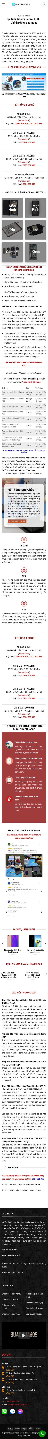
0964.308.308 (15, 470)
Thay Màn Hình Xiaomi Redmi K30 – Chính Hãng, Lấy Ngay (12, 976)
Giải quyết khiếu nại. (34, 1314)
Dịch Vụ (21, 16)
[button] (3, 4)
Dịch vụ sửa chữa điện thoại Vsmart (12, 951)
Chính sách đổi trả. (10, 1299)
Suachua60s (7, 33)
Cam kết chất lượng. (34, 1308)
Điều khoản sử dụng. (35, 1302)
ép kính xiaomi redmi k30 (13, 94)
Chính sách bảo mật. (11, 1314)
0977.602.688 (29, 470)
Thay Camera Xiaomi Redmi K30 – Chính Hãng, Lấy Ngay (36, 975)
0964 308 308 (22, 123)
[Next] (41, 890)
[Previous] (6, 890)
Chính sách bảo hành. (11, 1294)
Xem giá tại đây (29, 393)
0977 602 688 (36, 123)
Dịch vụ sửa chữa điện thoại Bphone (35, 951)
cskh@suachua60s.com (18, 1404)
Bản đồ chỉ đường (9, 1250)
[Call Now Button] (42, 1433)
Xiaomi (27, 16)
